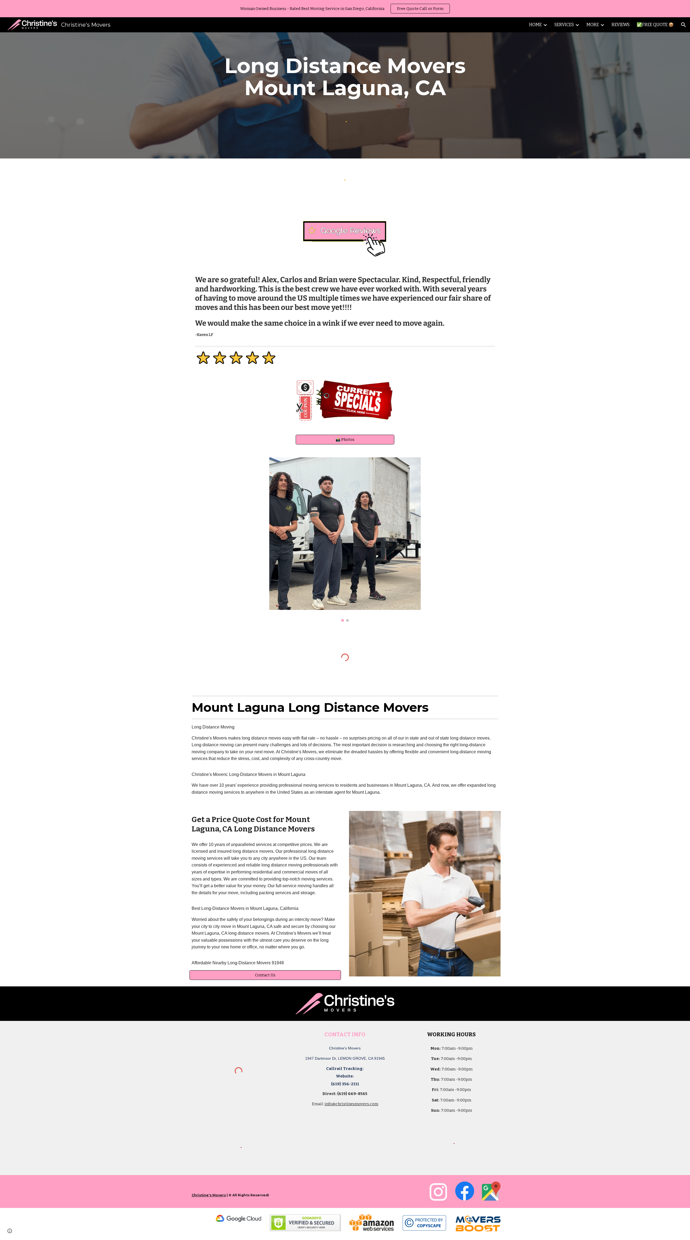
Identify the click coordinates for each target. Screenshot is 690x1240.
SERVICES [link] (564, 24)
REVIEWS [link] (621, 24)
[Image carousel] (345, 539)
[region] (345, 8)
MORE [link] (592, 24)
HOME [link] (535, 24)
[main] (345, 76)
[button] (683, 24)
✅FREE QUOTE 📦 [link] (655, 24)
